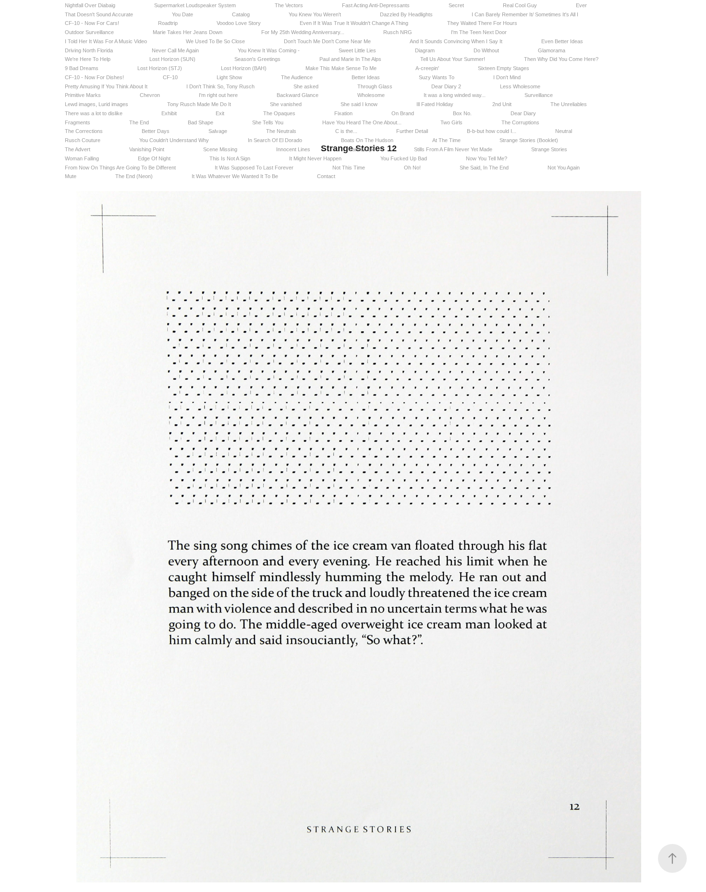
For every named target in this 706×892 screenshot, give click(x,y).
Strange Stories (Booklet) (528, 140)
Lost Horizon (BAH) (244, 68)
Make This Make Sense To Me (341, 68)
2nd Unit (501, 104)
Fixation (343, 113)
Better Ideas (366, 77)
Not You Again (564, 167)
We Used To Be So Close (215, 41)
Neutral (563, 131)
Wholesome (371, 95)
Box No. (462, 113)
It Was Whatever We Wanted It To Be (235, 176)
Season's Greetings (257, 59)
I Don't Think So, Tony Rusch (220, 86)
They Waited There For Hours (482, 23)
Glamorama (551, 50)
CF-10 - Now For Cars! (92, 23)
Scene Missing (220, 149)
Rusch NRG (397, 32)
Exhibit (169, 113)
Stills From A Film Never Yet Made (453, 149)
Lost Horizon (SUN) (172, 59)
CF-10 (170, 77)
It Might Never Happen (315, 158)
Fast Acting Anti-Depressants (376, 5)
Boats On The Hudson (367, 140)
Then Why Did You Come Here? (561, 59)
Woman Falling (82, 158)
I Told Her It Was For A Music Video (106, 41)
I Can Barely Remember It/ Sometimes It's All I (525, 14)
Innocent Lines (293, 149)
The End (139, 122)
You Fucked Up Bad (403, 158)
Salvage (217, 131)
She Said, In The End (484, 167)
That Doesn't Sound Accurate (99, 14)
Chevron (150, 95)
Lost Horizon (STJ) (159, 68)
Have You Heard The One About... (362, 122)
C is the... (346, 131)
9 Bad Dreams (81, 68)
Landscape (362, 149)
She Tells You (267, 122)
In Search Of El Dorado (275, 140)
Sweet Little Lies (357, 50)
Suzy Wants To (436, 77)
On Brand (402, 113)
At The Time (446, 140)
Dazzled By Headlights (406, 14)
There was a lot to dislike (93, 113)
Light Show (229, 77)
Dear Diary (523, 113)
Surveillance (538, 95)
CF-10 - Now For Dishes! (94, 77)
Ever (581, 5)
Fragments (77, 122)
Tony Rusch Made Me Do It (199, 104)
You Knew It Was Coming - (269, 50)
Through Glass (374, 86)
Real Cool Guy (520, 5)
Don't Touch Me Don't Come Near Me (327, 41)
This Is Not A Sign (229, 158)
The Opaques (279, 113)
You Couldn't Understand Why (174, 140)
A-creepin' (427, 68)
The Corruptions (520, 122)
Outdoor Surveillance (89, 32)
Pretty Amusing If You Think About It (106, 86)
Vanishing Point (146, 149)
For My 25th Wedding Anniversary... (302, 32)
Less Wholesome (520, 86)
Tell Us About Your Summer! (452, 59)
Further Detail (412, 131)
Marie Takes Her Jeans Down (187, 32)
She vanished (286, 104)
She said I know (359, 104)
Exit (220, 113)
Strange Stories (549, 149)
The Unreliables (568, 104)
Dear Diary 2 (446, 86)
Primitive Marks (83, 95)
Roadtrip (168, 23)
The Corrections (84, 131)
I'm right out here (218, 95)
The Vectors (289, 5)
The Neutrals (281, 131)
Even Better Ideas (562, 41)
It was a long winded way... (455, 95)
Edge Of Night (154, 158)
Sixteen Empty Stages (503, 68)
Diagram (425, 50)
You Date (182, 14)
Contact (326, 176)
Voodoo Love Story (239, 23)
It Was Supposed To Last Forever (254, 167)
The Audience (297, 77)
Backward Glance (297, 95)
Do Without (486, 50)
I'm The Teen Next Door (479, 32)
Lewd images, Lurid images (96, 104)
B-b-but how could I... (491, 131)
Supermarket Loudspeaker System (195, 5)
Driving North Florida (89, 50)
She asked (305, 86)
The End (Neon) (134, 176)
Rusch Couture (82, 140)
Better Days (156, 131)
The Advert (77, 149)
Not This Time (348, 167)
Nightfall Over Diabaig (90, 5)
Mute (70, 176)
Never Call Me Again (175, 50)
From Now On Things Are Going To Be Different (120, 167)
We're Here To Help (87, 59)
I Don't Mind (507, 77)
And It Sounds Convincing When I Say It (456, 41)
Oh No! (412, 167)
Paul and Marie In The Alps (350, 59)
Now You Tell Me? (486, 158)
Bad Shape (200, 122)
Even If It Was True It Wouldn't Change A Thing (354, 23)
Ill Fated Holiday (434, 104)
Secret (456, 5)
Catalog (241, 14)
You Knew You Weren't (315, 14)
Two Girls (451, 122)
